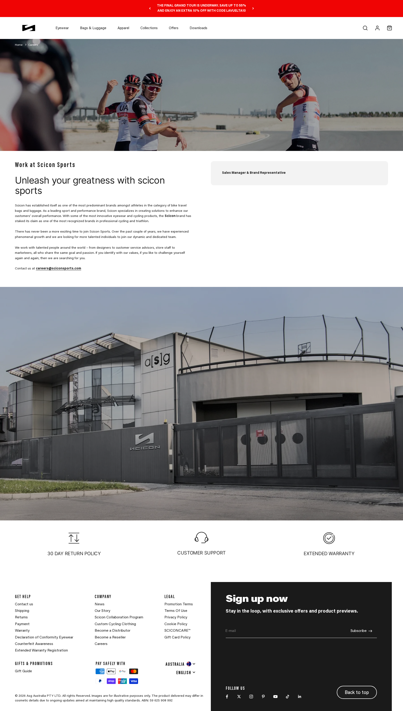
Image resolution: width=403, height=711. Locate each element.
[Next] (253, 8)
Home (19, 45)
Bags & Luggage (93, 28)
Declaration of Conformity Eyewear (44, 637)
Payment (22, 624)
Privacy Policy (175, 617)
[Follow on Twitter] (239, 696)
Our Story (102, 611)
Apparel (123, 28)
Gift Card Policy (177, 637)
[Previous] (150, 8)
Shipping (22, 611)
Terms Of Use (175, 611)
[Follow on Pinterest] (263, 696)
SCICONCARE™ (177, 631)
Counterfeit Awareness (34, 644)
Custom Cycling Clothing (115, 624)
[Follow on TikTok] (287, 696)
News (99, 604)
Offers (173, 28)
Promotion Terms (178, 604)
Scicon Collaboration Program (119, 617)
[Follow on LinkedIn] (299, 696)
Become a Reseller (110, 637)
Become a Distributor (112, 631)
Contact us (24, 604)
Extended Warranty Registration (41, 650)
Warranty (22, 631)
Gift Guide (23, 671)
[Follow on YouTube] (275, 696)
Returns (21, 617)
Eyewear (62, 28)
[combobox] (181, 664)
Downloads (198, 28)
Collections (149, 28)
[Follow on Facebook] (227, 696)
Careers (33, 45)
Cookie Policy (175, 624)
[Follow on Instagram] (251, 696)
